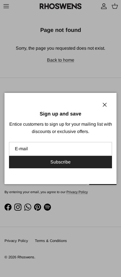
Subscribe (60, 162)
